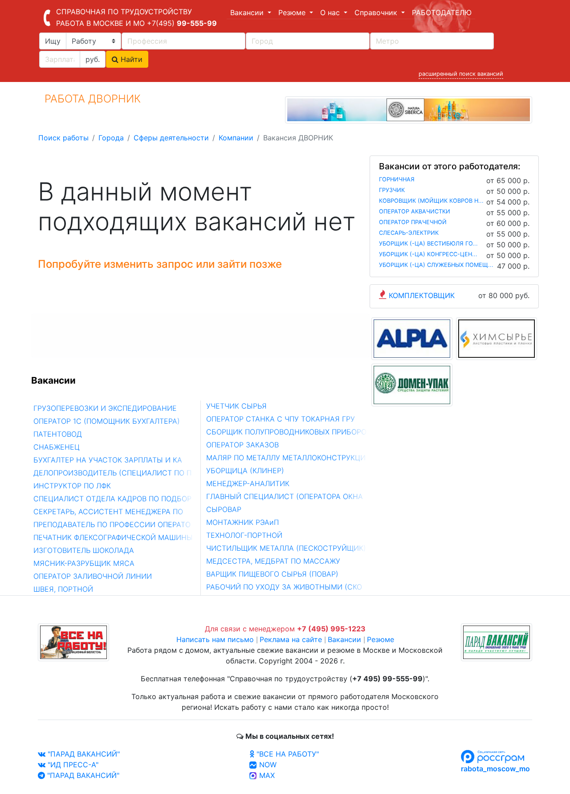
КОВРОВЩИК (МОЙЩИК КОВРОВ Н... (431, 200)
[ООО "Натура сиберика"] (408, 109)
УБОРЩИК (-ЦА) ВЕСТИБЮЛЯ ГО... (428, 243)
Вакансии (344, 639)
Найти (130, 59)
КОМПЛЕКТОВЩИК (422, 295)
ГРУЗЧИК (392, 190)
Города (111, 137)
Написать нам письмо (215, 639)
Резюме (380, 639)
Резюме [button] (293, 12)
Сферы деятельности (171, 137)
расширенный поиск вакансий (461, 73)
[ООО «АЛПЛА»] (411, 338)
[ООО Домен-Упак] (411, 384)
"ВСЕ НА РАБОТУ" (286, 753)
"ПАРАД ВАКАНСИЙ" (82, 753)
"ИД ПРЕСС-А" (71, 764)
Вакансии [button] (248, 12)
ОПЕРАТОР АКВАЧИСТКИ (414, 211)
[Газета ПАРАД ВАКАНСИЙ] (496, 641)
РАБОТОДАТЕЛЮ (442, 12)
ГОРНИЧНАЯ (397, 179)
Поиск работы (63, 137)
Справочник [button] (376, 12)
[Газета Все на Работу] (73, 641)
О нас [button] (331, 12)
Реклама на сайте (291, 639)
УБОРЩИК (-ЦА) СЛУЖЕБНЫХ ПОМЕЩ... (436, 265)
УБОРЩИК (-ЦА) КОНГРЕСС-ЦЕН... (428, 254)
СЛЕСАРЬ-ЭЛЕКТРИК (409, 232)
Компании (236, 137)
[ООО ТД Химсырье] (496, 338)
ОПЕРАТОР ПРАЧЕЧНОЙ (413, 222)
